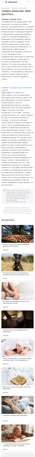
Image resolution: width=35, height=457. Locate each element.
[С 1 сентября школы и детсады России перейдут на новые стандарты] (17, 437)
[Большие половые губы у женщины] (17, 409)
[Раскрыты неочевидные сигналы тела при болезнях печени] (17, 295)
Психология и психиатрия (19, 8)
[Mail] (6, 2)
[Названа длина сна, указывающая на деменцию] (17, 323)
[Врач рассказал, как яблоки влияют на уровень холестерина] (17, 238)
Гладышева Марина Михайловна (20, 88)
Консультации (5, 8)
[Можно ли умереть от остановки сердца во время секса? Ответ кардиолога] (17, 352)
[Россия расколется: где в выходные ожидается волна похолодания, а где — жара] (17, 266)
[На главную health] (12, 2)
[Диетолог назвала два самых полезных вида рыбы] (17, 380)
